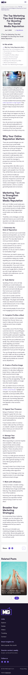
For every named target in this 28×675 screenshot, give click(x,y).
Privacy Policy (23, 668)
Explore (3, 622)
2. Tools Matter (7, 53)
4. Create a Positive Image (10, 57)
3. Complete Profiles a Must (11, 55)
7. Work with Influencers (10, 62)
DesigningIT (8, 672)
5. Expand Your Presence (10, 58)
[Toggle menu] (25, 2)
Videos (3, 629)
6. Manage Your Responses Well (12, 60)
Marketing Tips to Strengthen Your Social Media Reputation (14, 49)
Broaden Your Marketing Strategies (13, 64)
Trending (4, 633)
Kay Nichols (20, 30)
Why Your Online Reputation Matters (15, 47)
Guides (3, 626)
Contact (3, 636)
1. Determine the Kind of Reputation (13, 51)
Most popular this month (9, 645)
